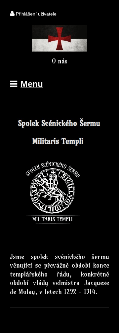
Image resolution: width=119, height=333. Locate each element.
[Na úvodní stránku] (59, 50)
